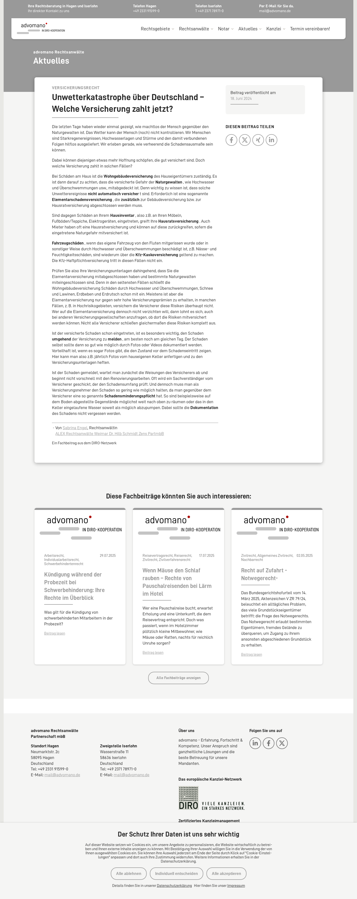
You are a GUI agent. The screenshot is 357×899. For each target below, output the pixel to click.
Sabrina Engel (75, 428)
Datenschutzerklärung (174, 886)
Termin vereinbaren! (310, 28)
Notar (224, 28)
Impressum (236, 886)
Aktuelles (247, 28)
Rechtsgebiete (155, 28)
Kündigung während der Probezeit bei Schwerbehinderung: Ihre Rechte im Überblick (74, 586)
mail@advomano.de (62, 775)
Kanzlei (273, 28)
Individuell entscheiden (176, 874)
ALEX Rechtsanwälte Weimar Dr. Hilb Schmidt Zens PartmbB (109, 433)
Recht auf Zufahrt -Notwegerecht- (264, 574)
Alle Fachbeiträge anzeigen (178, 678)
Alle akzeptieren (226, 874)
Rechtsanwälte (194, 28)
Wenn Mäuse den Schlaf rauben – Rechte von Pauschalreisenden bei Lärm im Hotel (177, 582)
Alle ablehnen (128, 874)
